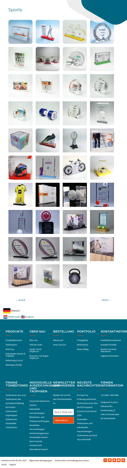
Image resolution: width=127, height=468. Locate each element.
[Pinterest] (123, 460)
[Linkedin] (110, 460)
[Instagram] (105, 460)
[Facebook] (114, 460)
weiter (107, 299)
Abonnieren (61, 420)
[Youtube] (119, 460)
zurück (20, 299)
